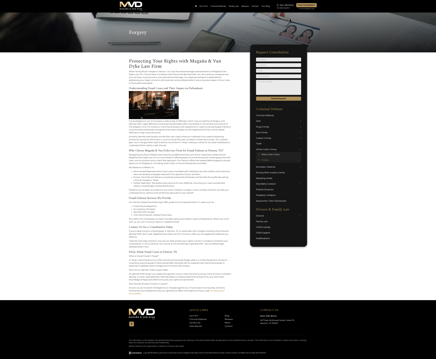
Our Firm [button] (203, 6)
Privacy (179, 353)
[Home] (196, 6)
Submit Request (278, 99)
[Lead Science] (135, 353)
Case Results (195, 326)
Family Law (194, 322)
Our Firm (193, 316)
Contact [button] (255, 6)
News (227, 322)
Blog (227, 316)
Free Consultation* (306, 5)
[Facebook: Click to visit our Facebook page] (131, 324)
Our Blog (265, 6)
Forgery (265, 160)
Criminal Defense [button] (218, 6)
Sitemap (173, 353)
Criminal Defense (198, 319)
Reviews (245, 6)
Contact (229, 326)
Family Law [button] (234, 6)
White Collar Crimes (270, 154)
